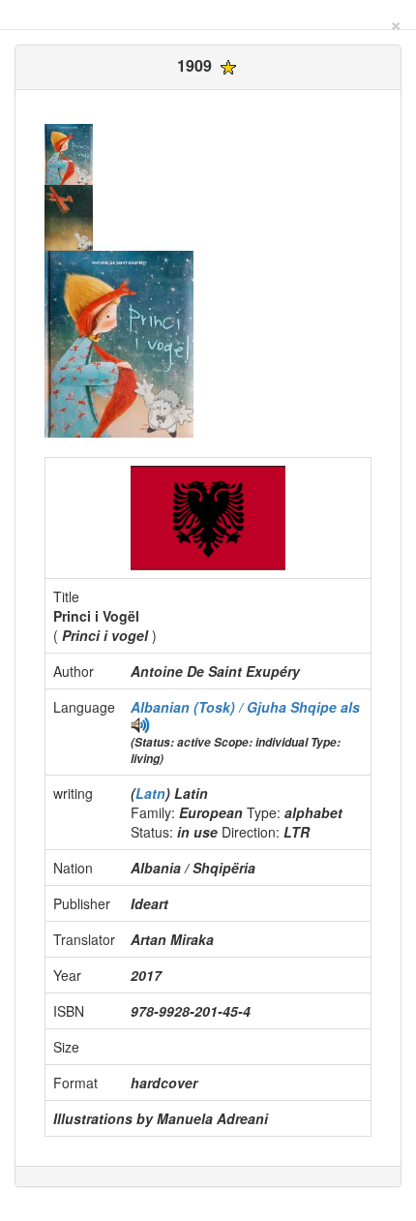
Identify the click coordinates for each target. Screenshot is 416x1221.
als (350, 707)
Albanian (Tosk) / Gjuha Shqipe (236, 707)
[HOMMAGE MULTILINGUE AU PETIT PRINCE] (140, 723)
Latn (150, 793)
